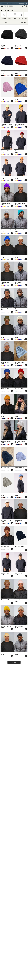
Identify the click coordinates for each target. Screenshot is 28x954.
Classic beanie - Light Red (6, 98)
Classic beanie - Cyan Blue (20, 229)
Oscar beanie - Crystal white (6, 520)
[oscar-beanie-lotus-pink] (5, 470)
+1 (23, 365)
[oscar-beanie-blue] (7, 470)
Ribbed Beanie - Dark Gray (6, 441)
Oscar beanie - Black (5, 467)
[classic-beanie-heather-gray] (8, 101)
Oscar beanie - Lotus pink (19, 467)
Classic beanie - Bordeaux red (20, 150)
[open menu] (2, 6)
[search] (22, 6)
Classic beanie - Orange (19, 177)
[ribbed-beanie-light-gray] (15, 365)
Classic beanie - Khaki (5, 282)
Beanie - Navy (3, 71)
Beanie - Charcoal (18, 45)
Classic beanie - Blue (19, 98)
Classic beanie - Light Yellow (6, 124)
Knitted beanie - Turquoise (19, 546)
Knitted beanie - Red (5, 573)
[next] (19, 668)
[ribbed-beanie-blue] (18, 365)
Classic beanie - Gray (5, 362)
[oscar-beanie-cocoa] (4, 470)
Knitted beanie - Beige (19, 626)
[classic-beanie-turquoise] (5, 101)
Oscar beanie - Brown (5, 546)
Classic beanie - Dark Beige (20, 203)
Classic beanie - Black (19, 282)
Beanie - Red (17, 71)
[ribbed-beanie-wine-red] (21, 365)
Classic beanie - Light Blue (6, 256)
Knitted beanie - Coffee (5, 599)
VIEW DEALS (21, 3)
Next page (14, 662)
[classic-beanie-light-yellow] (2, 101)
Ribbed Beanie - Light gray (20, 362)
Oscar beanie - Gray (18, 520)
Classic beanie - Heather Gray (6, 229)
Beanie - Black (3, 45)
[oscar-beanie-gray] (2, 470)
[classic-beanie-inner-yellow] (3, 101)
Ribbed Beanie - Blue (5, 388)
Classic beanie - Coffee (19, 308)
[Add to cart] (12, 48)
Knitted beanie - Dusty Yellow (6, 626)
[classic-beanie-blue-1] (7, 101)
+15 (9, 101)
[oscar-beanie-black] (1, 470)
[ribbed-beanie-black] (19, 365)
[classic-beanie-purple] (4, 101)
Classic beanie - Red (5, 150)
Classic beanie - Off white (19, 256)
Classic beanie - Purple (5, 203)
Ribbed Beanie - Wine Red (19, 388)
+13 (9, 75)
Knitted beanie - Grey (19, 573)
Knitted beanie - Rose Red (19, 599)
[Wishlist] (24, 5)
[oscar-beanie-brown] (3, 470)
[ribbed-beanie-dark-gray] (20, 365)
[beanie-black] (1, 48)
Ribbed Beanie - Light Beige (20, 441)
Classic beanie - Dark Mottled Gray (6, 309)
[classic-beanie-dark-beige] (1, 101)
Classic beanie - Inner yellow (20, 124)
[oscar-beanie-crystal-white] (8, 470)
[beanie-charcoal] (3, 48)
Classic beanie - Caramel (5, 177)
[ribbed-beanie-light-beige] (16, 365)
